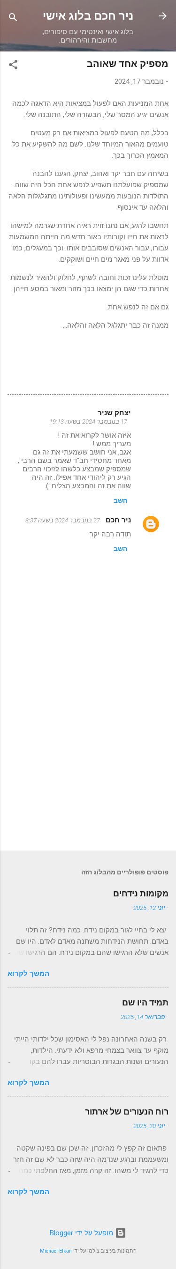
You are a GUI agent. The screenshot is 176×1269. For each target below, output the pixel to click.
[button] (13, 66)
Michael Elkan (56, 1251)
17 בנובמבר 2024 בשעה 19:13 (88, 421)
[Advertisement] (88, 770)
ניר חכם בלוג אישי (88, 15)
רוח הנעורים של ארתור (126, 1111)
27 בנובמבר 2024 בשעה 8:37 (62, 520)
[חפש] (13, 19)
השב (120, 500)
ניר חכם (117, 520)
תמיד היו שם (145, 1002)
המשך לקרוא (28, 973)
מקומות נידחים (140, 893)
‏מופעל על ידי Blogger (82, 1233)
